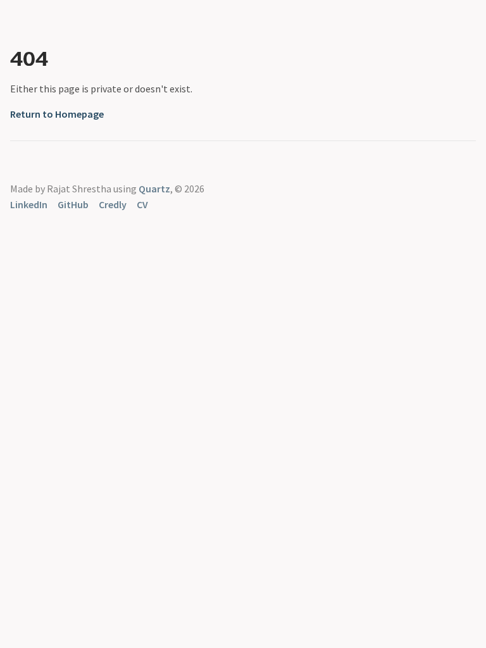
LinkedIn (28, 204)
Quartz (154, 188)
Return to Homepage (57, 114)
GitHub (73, 204)
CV (142, 204)
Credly (113, 204)
